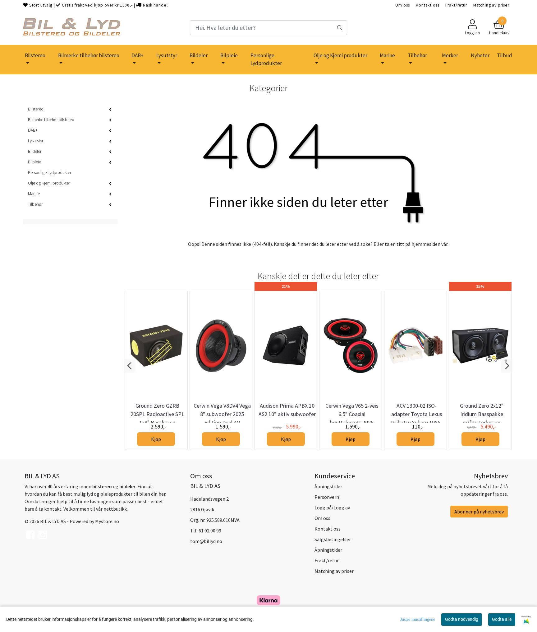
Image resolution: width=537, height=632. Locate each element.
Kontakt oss (427, 5)
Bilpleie (229, 55)
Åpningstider (328, 486)
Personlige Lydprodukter (266, 59)
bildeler (127, 486)
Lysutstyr (166, 55)
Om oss (402, 5)
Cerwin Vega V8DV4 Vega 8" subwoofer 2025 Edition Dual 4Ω (222, 414)
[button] (129, 365)
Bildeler (199, 55)
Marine (387, 55)
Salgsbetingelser (332, 539)
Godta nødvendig (461, 619)
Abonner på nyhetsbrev (479, 511)
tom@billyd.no (206, 541)
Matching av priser (491, 5)
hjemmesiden (425, 244)
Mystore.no (107, 521)
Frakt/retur (456, 5)
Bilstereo (35, 55)
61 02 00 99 (210, 530)
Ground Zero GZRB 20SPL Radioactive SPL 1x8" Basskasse (157, 414)
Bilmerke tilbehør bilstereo (88, 55)
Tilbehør (417, 55)
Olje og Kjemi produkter (340, 55)
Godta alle (502, 619)
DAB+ (137, 55)
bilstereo (102, 486)
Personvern (326, 497)
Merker (450, 55)
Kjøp (156, 439)
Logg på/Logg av (332, 507)
